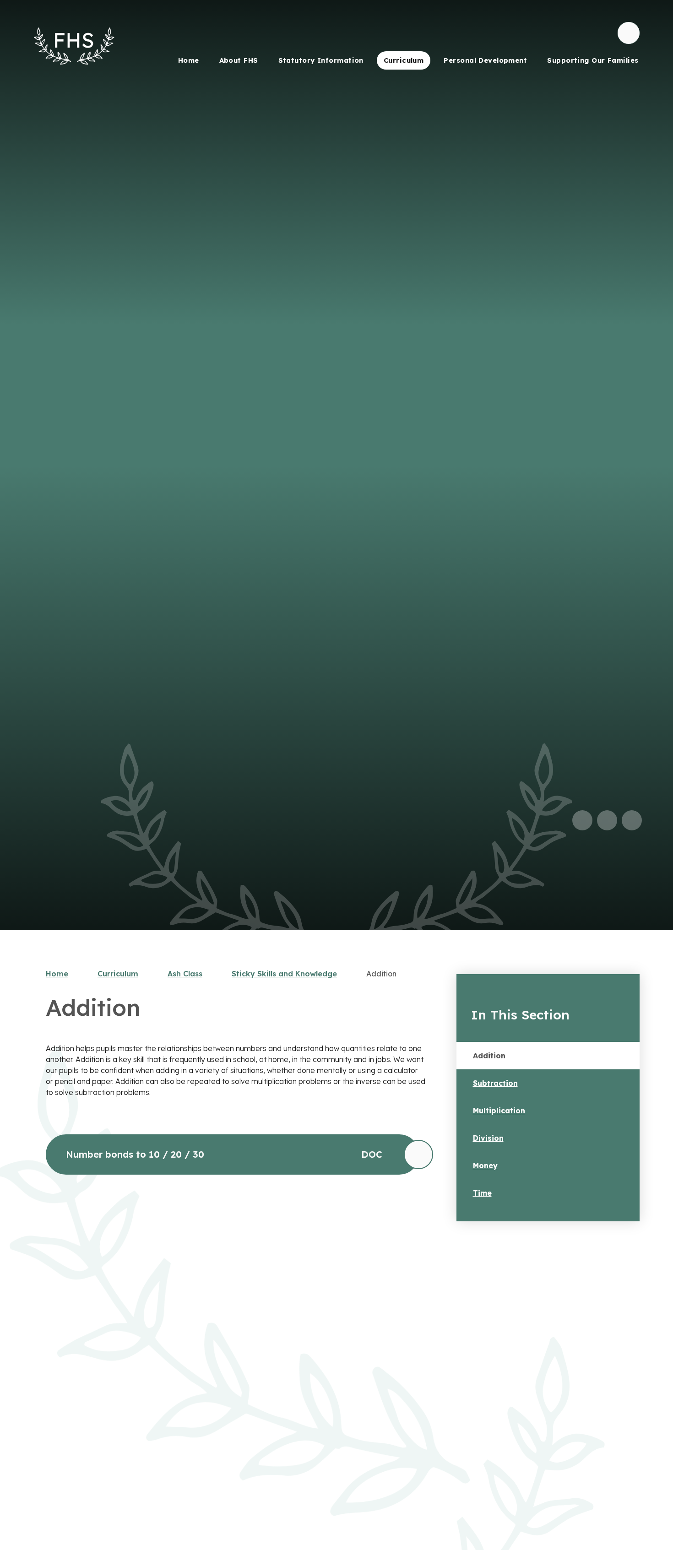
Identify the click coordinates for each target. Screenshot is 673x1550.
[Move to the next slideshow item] (607, 820)
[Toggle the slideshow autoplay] (632, 820)
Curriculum (118, 973)
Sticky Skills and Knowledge (284, 973)
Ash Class (185, 973)
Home (57, 973)
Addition (381, 973)
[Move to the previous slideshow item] (582, 820)
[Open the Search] (629, 33)
